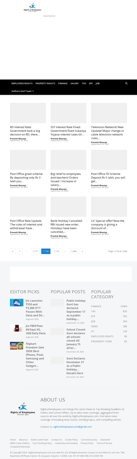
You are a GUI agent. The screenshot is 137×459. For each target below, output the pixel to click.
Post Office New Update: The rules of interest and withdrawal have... (26, 224)
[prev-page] (13, 251)
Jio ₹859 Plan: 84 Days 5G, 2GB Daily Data (36, 329)
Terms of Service (104, 443)
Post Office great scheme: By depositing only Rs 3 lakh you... (26, 177)
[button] (126, 83)
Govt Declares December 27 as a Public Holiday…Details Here (75, 366)
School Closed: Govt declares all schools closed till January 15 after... (76, 339)
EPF (91, 83)
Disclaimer (105, 439)
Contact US (56, 439)
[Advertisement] (49, 22)
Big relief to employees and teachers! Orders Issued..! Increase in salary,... (66, 179)
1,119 (56, 251)
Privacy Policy (87, 443)
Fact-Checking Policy (42, 443)
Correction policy (89, 439)
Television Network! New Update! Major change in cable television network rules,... (107, 132)
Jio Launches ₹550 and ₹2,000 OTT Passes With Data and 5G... (35, 308)
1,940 (73, 251)
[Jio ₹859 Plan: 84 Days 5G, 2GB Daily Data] (16, 328)
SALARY (75, 83)
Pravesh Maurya (18, 138)
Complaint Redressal (20, 446)
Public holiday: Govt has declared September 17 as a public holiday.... (76, 310)
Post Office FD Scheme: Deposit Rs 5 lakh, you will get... (108, 177)
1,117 (35, 251)
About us (23, 439)
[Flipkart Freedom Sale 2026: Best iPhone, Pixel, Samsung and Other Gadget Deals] (16, 346)
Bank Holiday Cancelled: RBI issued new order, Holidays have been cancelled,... (67, 226)
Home (13, 439)
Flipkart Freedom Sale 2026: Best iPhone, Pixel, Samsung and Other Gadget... (35, 355)
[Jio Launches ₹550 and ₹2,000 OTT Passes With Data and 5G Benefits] (16, 303)
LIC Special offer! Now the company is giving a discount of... (107, 224)
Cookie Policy (71, 439)
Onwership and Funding (66, 443)
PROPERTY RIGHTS (45, 83)
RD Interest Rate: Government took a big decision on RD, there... (25, 130)
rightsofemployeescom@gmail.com (72, 426)
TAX (84, 83)
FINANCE (62, 83)
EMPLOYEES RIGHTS (22, 83)
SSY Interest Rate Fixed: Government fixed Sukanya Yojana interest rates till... (68, 130)
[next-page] (82, 251)
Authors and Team (21, 91)
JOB (97, 83)
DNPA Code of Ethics (20, 443)
